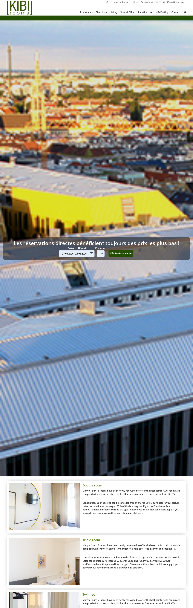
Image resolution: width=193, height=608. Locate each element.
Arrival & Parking (159, 12)
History (114, 12)
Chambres (101, 12)
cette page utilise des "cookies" (123, 2)
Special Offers (127, 12)
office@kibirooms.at (175, 2)
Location (143, 12)
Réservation (86, 12)
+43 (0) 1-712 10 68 (152, 2)
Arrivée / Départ (77, 248)
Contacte (176, 12)
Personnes (101, 248)
